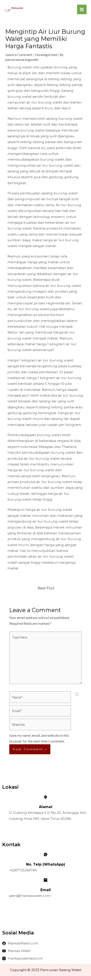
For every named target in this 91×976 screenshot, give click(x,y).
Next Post (46, 588)
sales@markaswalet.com (30, 896)
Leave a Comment (18, 55)
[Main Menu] (82, 9)
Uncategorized (46, 55)
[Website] (40, 725)
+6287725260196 (23, 870)
